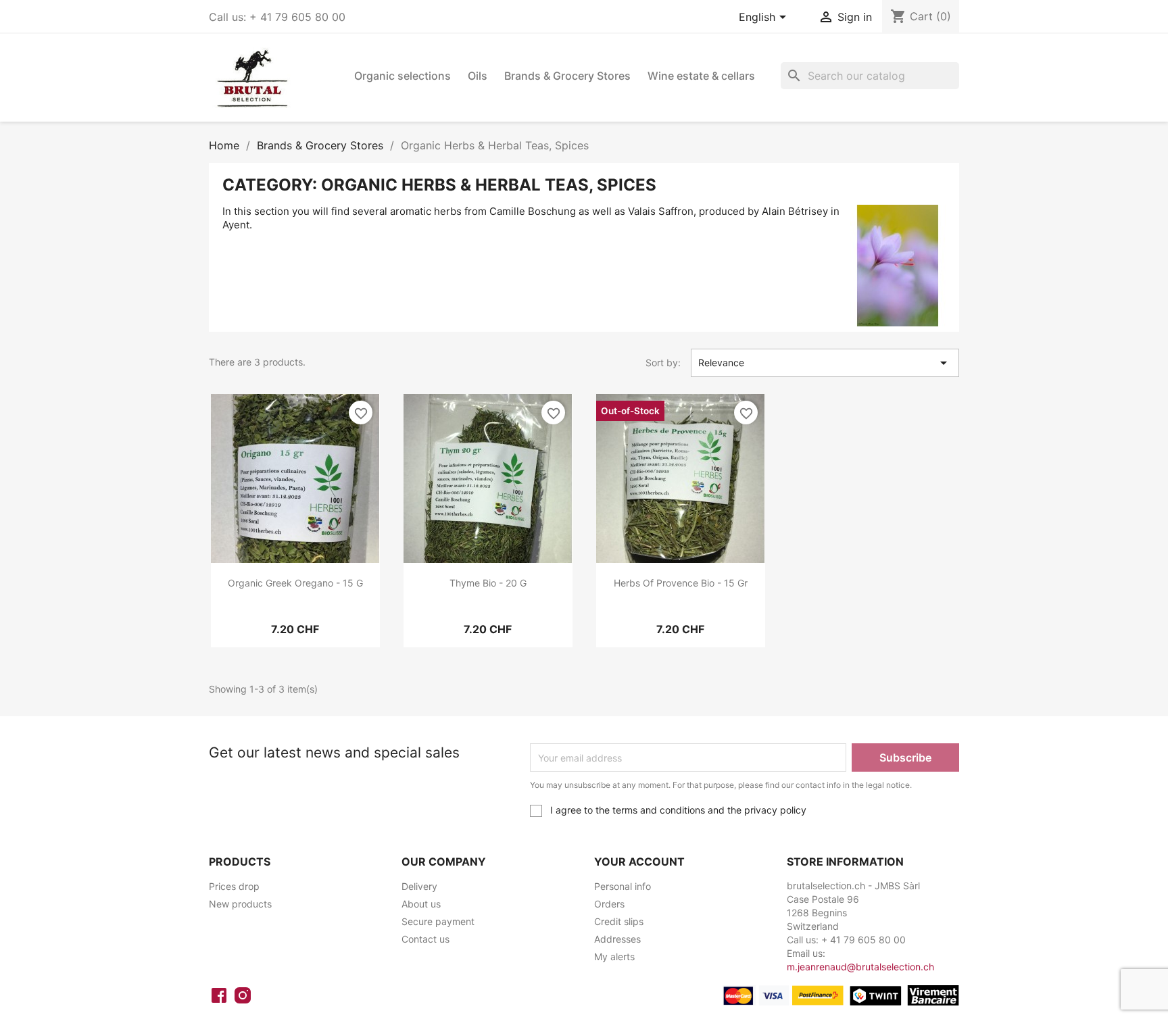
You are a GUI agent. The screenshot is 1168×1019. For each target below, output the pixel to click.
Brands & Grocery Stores (567, 75)
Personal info (622, 886)
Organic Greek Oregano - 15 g (295, 583)
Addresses (617, 939)
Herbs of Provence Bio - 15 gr (681, 583)
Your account (639, 861)
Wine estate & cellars (701, 75)
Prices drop (234, 886)
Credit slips (618, 921)
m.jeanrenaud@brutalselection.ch (860, 966)
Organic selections (402, 75)
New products (240, 904)
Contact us (425, 939)
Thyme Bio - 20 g (488, 583)
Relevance (825, 363)
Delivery (419, 886)
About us (421, 904)
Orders (609, 904)
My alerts (614, 956)
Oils (477, 75)
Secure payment (438, 921)
